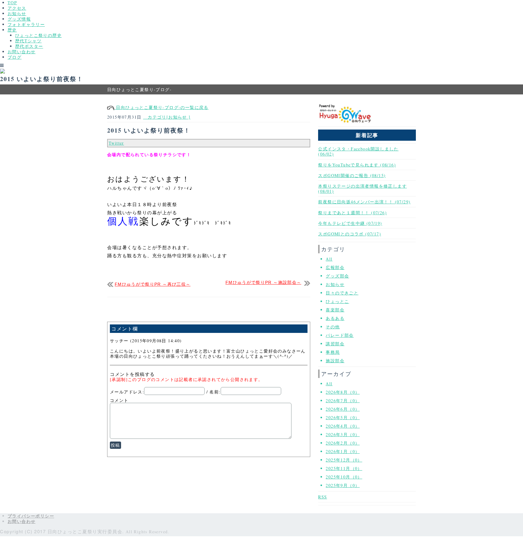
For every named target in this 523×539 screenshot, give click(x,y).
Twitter (116, 143)
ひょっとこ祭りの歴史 (38, 35)
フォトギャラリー (26, 24)
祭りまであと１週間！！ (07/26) (352, 212)
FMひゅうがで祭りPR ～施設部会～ (263, 282)
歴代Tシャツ (28, 41)
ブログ (14, 57)
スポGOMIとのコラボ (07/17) (349, 234)
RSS (322, 497)
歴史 (12, 30)
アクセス (17, 8)
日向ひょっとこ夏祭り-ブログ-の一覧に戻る (161, 107)
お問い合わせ (21, 51)
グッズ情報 (19, 19)
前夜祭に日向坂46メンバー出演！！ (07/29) (364, 202)
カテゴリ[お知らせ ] (167, 117)
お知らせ (17, 13)
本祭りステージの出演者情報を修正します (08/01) (362, 188)
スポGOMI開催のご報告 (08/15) (352, 175)
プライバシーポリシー (31, 516)
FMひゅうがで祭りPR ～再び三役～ (152, 284)
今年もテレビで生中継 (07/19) (350, 223)
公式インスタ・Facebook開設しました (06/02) (358, 151)
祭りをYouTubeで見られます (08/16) (357, 165)
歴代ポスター (29, 46)
